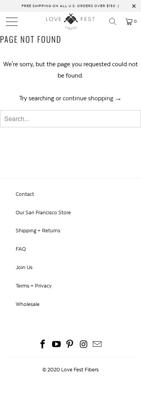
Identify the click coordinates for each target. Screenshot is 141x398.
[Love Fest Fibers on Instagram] (84, 345)
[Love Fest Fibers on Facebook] (43, 345)
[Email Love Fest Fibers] (97, 345)
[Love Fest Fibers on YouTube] (56, 345)
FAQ (21, 249)
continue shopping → (92, 98)
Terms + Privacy (34, 286)
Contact (25, 194)
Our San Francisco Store (43, 212)
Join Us (24, 267)
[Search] (115, 21)
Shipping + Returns (38, 230)
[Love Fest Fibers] (70, 21)
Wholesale (28, 304)
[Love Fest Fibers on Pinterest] (70, 345)
